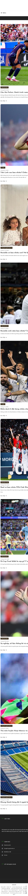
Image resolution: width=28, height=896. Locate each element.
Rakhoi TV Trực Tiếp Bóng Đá (11, 890)
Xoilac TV (9, 887)
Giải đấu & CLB (4, 482)
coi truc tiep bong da (17, 887)
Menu (4, 13)
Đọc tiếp (3, 101)
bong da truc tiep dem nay (15, 891)
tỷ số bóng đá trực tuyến (16, 893)
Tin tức (3, 167)
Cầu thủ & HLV (4, 87)
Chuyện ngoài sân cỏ (6, 247)
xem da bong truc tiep (16, 888)
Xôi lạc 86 (3, 887)
